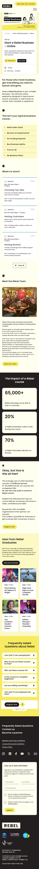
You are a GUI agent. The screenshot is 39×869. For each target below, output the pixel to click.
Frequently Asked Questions (17, 725)
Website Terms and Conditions (13, 741)
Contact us (8, 729)
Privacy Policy (7, 747)
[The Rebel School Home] (7, 6)
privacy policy (12, 804)
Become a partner (12, 732)
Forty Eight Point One (15, 864)
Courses (7, 33)
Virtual (7, 39)
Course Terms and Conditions (13, 744)
